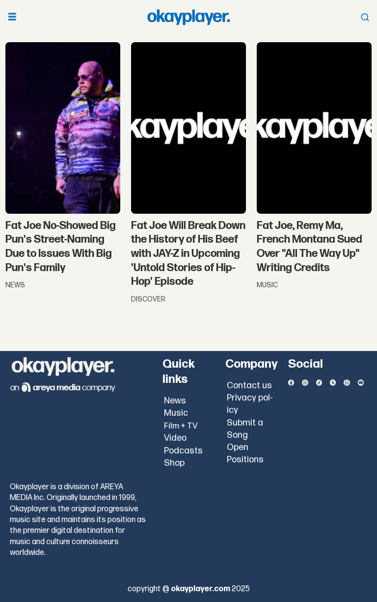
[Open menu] (12, 17)
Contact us (249, 385)
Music (176, 413)
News (175, 401)
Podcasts (183, 451)
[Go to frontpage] (188, 17)
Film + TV (181, 426)
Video (175, 438)
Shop (174, 463)
